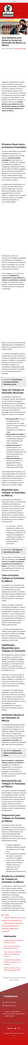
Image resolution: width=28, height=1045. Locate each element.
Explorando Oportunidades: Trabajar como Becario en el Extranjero (12, 962)
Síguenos (10, 1028)
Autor (14, 1035)
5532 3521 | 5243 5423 (10, 1002)
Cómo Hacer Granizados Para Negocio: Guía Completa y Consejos (13, 954)
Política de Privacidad (15, 1033)
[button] (20, 11)
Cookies (22, 1033)
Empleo (6, 915)
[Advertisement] (14, 66)
